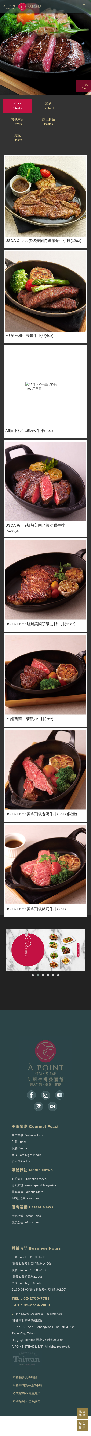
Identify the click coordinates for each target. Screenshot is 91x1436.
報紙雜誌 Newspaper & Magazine (34, 1185)
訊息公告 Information (26, 1222)
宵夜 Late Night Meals (26, 1155)
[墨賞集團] (82, 1413)
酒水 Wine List (21, 1161)
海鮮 (48, 106)
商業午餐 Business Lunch (29, 1135)
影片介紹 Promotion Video (29, 1179)
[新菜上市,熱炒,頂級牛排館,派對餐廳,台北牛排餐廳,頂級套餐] (45, 950)
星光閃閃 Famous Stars (27, 1191)
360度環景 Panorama (26, 1198)
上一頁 (84, 86)
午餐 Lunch (19, 1141)
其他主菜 (17, 122)
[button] (32, 975)
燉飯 (17, 137)
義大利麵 (48, 122)
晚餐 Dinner (19, 1148)
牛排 (17, 106)
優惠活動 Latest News (26, 1216)
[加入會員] (82, 1425)
